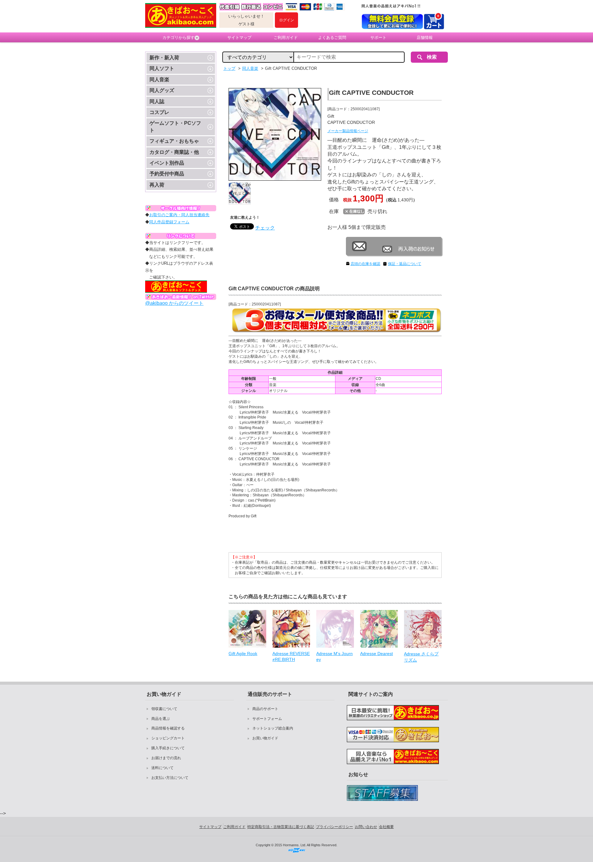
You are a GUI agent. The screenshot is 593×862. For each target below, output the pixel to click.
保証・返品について (404, 264)
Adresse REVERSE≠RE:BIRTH (291, 656)
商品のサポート (265, 709)
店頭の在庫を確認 (365, 264)
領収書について (164, 709)
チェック (265, 227)
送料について (162, 768)
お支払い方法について (169, 778)
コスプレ (159, 112)
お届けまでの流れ (166, 758)
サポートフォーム (267, 719)
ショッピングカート (168, 738)
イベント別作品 (166, 163)
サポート (378, 37)
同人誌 (156, 101)
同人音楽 (159, 79)
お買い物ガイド (265, 738)
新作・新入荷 (164, 57)
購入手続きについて (168, 748)
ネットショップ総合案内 (272, 728)
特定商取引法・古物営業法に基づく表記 (280, 827)
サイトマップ (239, 37)
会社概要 (386, 827)
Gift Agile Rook (243, 653)
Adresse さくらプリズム (421, 656)
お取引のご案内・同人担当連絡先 (179, 214)
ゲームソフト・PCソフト (175, 126)
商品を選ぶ (160, 719)
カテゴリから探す (178, 37)
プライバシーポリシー (334, 827)
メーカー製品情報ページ (347, 131)
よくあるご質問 (332, 37)
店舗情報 (425, 37)
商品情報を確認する (168, 728)
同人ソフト (161, 68)
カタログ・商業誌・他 (174, 152)
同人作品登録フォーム (169, 222)
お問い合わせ (366, 827)
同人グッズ (161, 90)
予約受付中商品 (166, 173)
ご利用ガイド (286, 37)
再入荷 (156, 184)
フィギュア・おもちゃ (174, 141)
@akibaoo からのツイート (174, 303)
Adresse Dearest (376, 653)
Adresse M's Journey (334, 656)
